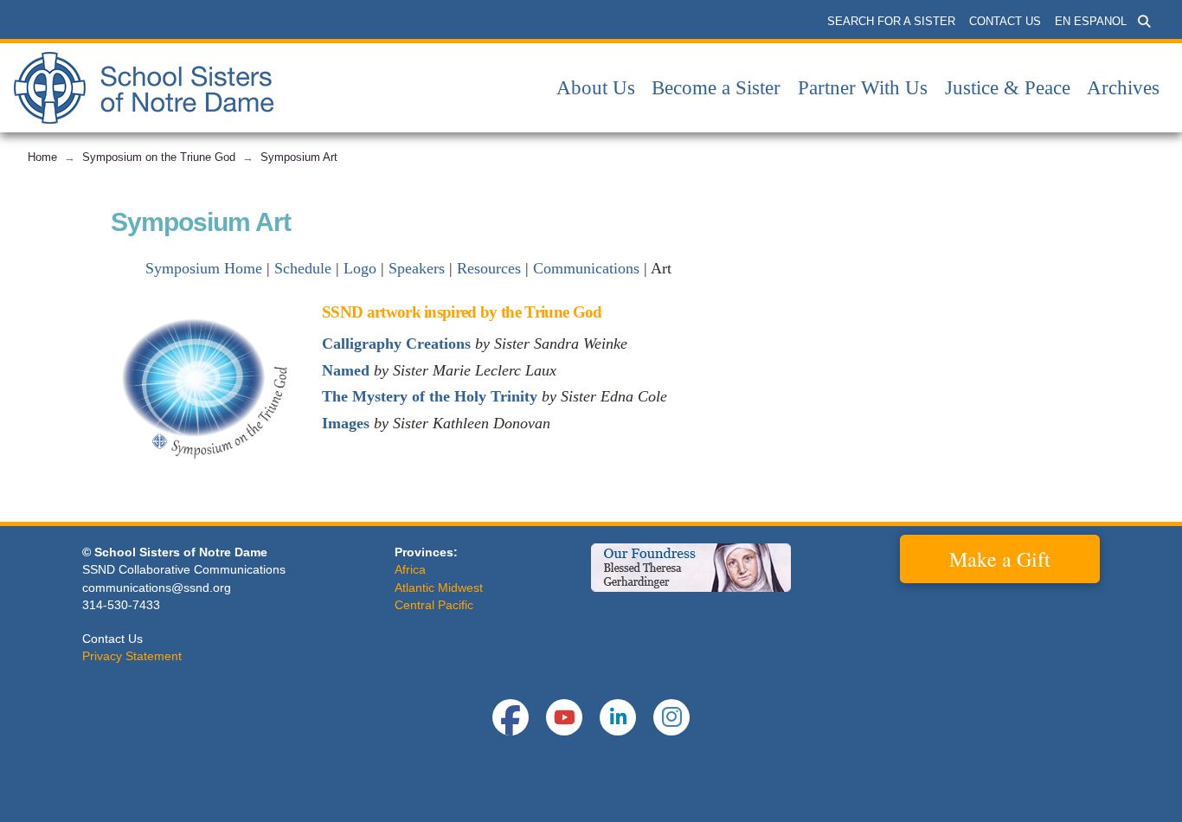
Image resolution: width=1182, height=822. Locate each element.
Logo (360, 268)
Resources (489, 268)
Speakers (417, 268)
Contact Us (112, 638)
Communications (586, 268)
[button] (1144, 21)
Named (345, 370)
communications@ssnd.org (156, 587)
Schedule (302, 268)
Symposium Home (203, 268)
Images (345, 423)
